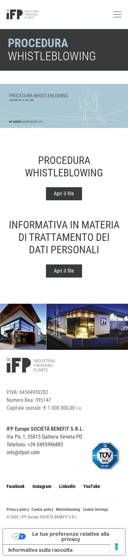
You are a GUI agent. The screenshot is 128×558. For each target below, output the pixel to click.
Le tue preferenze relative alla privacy (70, 536)
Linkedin (67, 486)
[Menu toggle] (117, 14)
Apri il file (64, 193)
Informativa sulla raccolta (40, 550)
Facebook (16, 486)
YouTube (91, 486)
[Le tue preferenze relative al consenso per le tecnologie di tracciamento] (116, 546)
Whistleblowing (68, 509)
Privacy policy (18, 509)
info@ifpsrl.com (23, 452)
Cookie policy (42, 509)
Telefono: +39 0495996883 (35, 444)
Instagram (41, 486)
